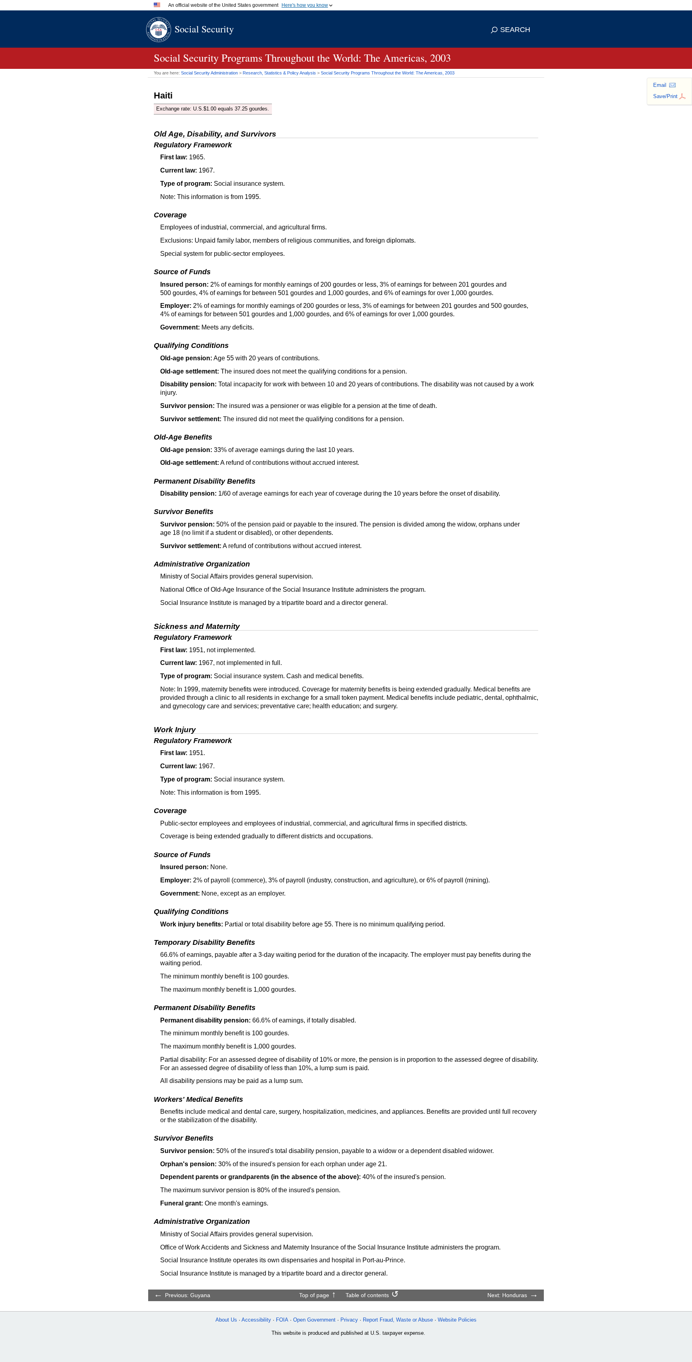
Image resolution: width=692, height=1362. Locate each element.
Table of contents (367, 1295)
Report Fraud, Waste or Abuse (398, 1320)
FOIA (282, 1320)
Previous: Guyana (187, 1295)
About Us (226, 1320)
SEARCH (515, 30)
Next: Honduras (507, 1295)
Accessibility (256, 1320)
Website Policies (457, 1320)
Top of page (314, 1295)
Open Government (314, 1320)
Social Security (204, 28)
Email (659, 85)
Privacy (349, 1320)
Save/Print (665, 96)
